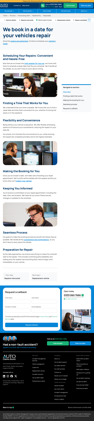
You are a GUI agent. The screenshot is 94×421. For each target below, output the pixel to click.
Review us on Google (60, 379)
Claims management (38, 364)
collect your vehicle (24, 181)
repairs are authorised (19, 41)
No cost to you (65, 11)
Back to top (7, 407)
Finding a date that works (72, 96)
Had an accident (59, 385)
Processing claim (24, 16)
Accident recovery (37, 374)
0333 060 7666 (72, 295)
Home (5, 16)
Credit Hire (35, 367)
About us (84, 11)
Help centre (25, 5)
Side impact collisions (82, 369)
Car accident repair (38, 378)
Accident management (61, 392)
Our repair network (59, 365)
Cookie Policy (15, 381)
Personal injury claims (38, 381)
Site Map (14, 383)
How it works (47, 11)
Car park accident (81, 381)
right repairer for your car (34, 63)
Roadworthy (36, 16)
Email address (36, 307)
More (89, 19)
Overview (67, 92)
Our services (9, 11)
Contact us (17, 5)
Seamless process (70, 104)
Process (13, 16)
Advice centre (27, 11)
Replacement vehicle (38, 371)
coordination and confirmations (36, 240)
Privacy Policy (44, 317)
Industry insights (59, 399)
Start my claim (86, 6)
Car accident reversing (83, 378)
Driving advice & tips (60, 396)
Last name (35, 298)
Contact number (10, 307)
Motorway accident (82, 388)
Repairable (47, 16)
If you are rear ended (82, 385)
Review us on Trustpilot (61, 376)
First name (8, 298)
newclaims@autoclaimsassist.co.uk (13, 363)
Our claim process (59, 369)
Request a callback (70, 108)
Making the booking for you (73, 100)
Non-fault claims (59, 389)
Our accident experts (60, 362)
